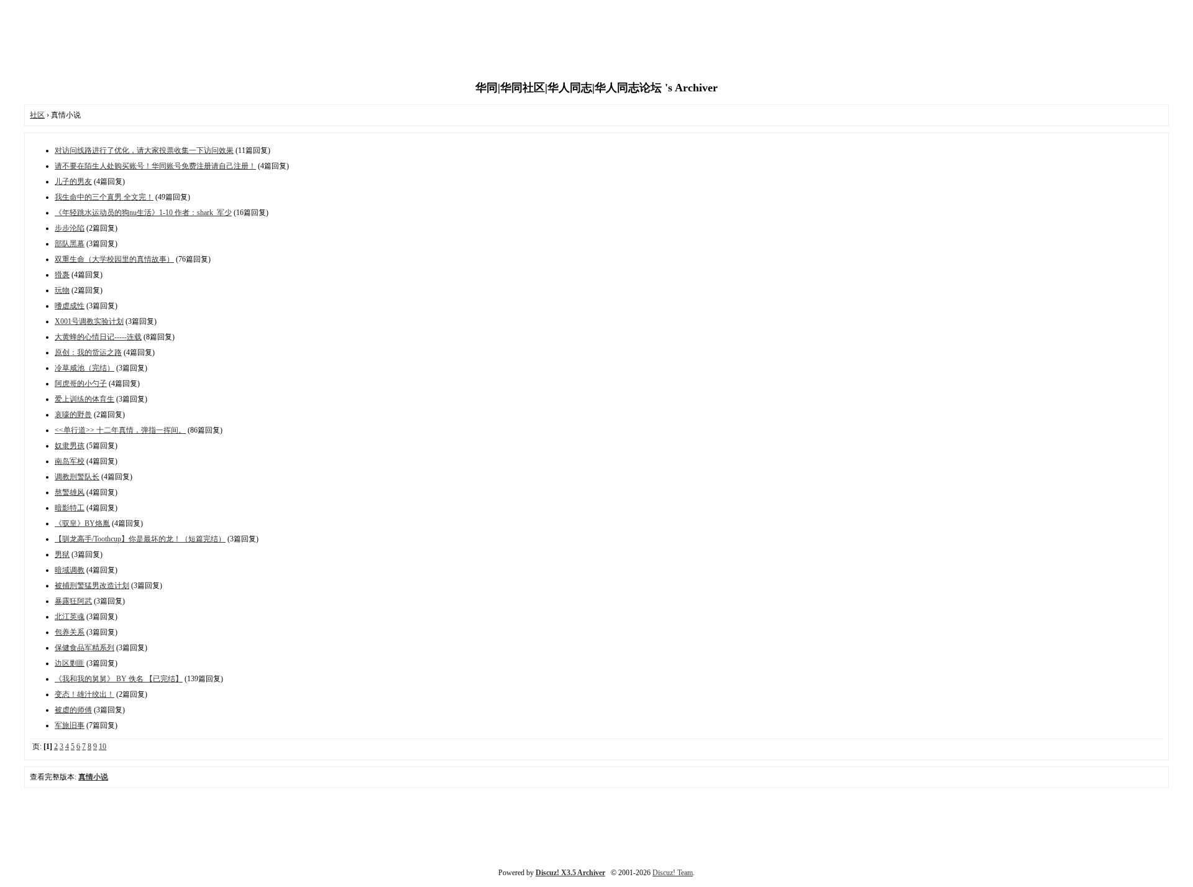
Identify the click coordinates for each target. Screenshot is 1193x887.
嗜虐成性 (70, 305)
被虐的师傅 (73, 709)
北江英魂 (70, 616)
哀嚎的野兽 (73, 414)
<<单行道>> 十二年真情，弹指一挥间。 (120, 430)
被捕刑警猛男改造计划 (92, 585)
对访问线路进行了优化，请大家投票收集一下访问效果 (144, 150)
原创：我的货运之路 (88, 352)
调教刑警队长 (77, 476)
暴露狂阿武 (73, 601)
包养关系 (70, 632)
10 (102, 746)
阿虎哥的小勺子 (81, 383)
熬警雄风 (70, 492)
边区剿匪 (70, 663)
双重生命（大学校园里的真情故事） (114, 259)
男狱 (62, 554)
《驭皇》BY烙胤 (82, 523)
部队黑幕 (70, 243)
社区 (37, 115)
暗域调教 (70, 570)
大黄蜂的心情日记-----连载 (98, 337)
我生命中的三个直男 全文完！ (104, 197)
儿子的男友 (73, 181)
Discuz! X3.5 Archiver (570, 872)
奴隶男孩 (70, 445)
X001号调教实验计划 (89, 321)
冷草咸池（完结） (84, 368)
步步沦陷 (70, 228)
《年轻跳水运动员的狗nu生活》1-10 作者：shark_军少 (143, 212)
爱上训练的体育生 (84, 399)
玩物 (62, 290)
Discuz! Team (672, 872)
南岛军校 (70, 461)
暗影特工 (70, 507)
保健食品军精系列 (84, 647)
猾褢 (62, 274)
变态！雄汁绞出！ (84, 694)
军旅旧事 (70, 725)
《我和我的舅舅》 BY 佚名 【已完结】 (119, 678)
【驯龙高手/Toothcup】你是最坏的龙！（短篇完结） (140, 539)
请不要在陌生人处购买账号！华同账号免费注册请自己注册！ (155, 166)
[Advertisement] (596, 40)
